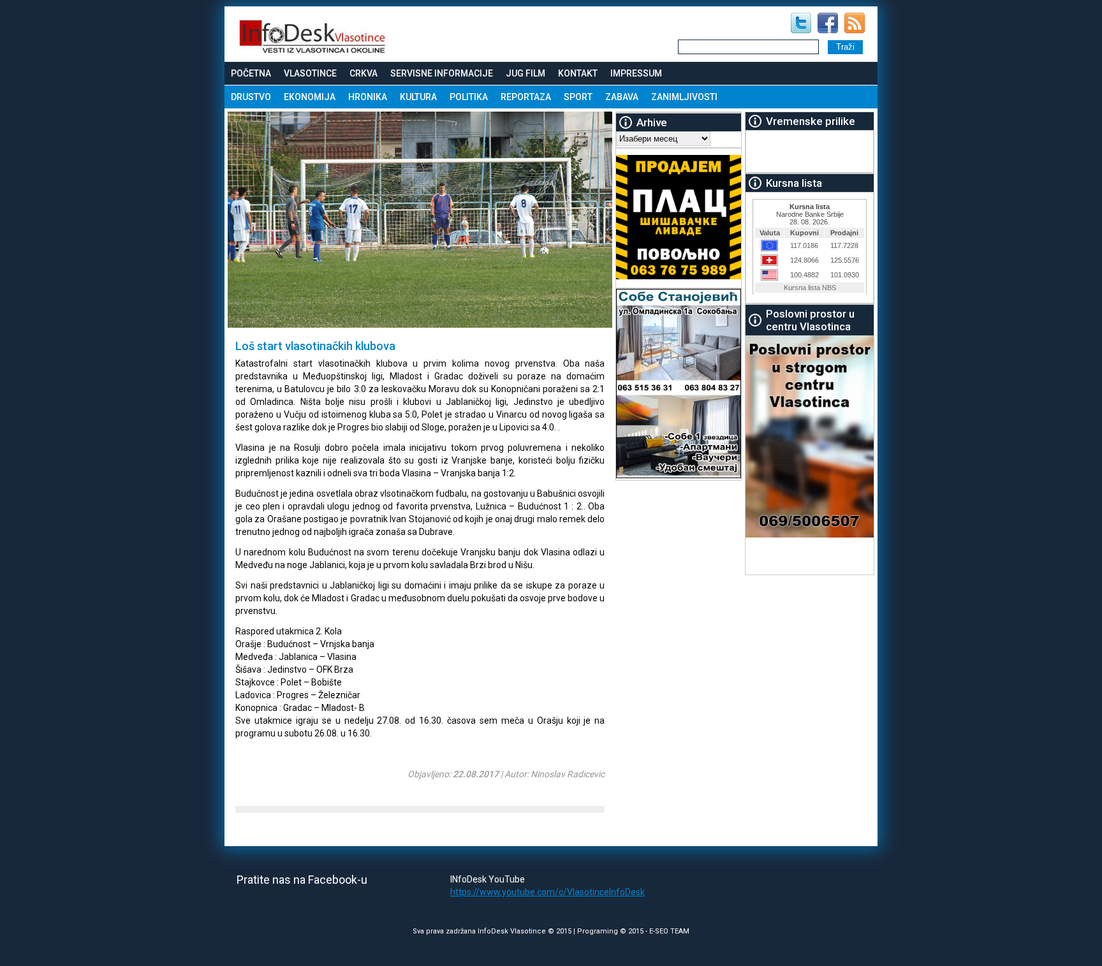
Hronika (367, 97)
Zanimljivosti (684, 97)
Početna (251, 73)
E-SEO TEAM (669, 931)
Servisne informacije (441, 73)
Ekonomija (309, 97)
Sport (578, 97)
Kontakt (578, 73)
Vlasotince (310, 73)
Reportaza (526, 97)
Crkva (363, 73)
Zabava (621, 97)
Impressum (636, 73)
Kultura (418, 97)
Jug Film (525, 73)
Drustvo (251, 97)
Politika (469, 97)
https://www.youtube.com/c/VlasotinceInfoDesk (547, 892)
